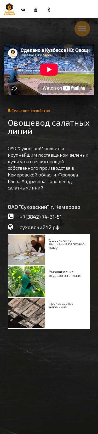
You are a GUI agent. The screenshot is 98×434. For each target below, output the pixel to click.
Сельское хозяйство (30, 110)
